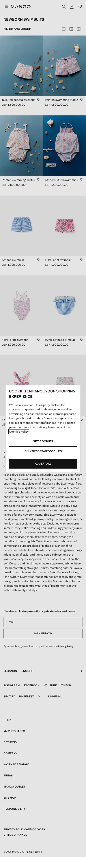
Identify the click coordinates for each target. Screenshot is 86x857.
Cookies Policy (19, 431)
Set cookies (43, 441)
